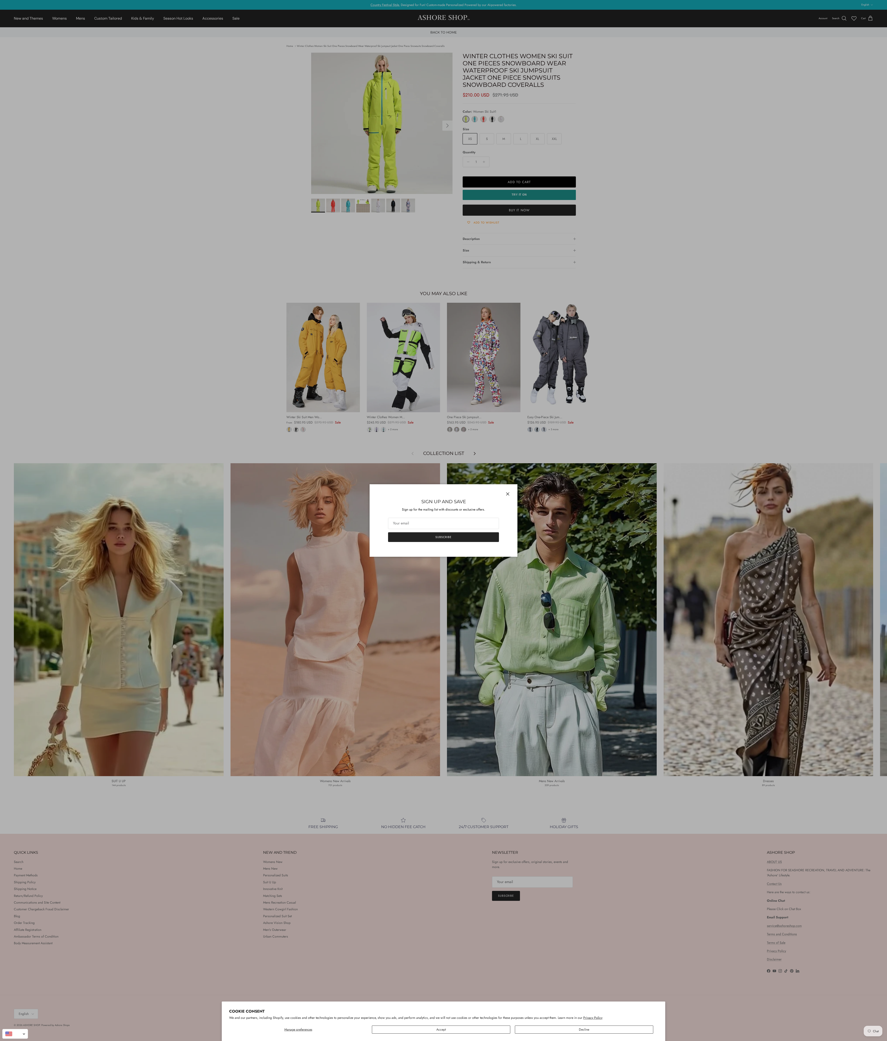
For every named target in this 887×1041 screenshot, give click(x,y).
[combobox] (15, 1034)
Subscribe (443, 537)
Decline (584, 1029)
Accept (441, 1029)
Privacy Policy (592, 1017)
